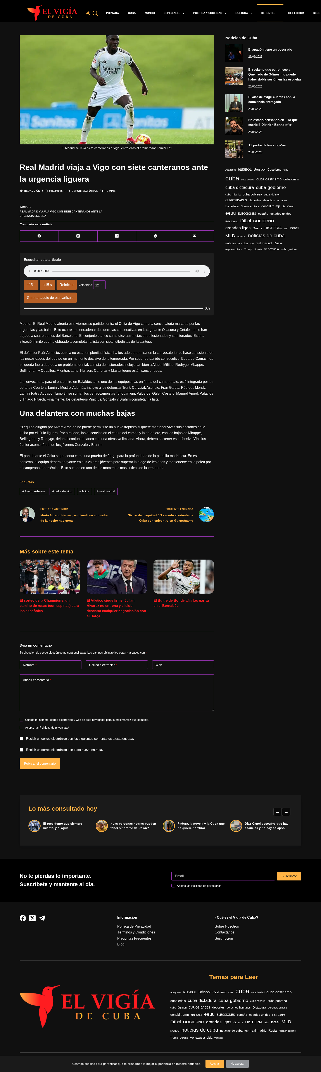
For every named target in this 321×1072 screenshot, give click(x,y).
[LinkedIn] (117, 236)
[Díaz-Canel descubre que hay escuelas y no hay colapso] (236, 826)
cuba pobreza (252, 194)
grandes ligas (238, 228)
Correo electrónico (103, 665)
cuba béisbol (247, 179)
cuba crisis (291, 179)
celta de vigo (62, 491)
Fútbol (92, 190)
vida (283, 249)
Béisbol (260, 169)
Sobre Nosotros (227, 926)
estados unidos (280, 213)
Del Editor (296, 13)
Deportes (268, 13)
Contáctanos (224, 932)
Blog (120, 944)
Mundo (150, 13)
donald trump (270, 206)
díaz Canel (287, 206)
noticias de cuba (266, 235)
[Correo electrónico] (194, 236)
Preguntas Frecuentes (134, 938)
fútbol (245, 220)
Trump (248, 249)
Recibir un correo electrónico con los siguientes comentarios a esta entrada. (80, 738)
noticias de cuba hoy (239, 243)
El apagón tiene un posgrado (270, 49)
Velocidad (85, 285)
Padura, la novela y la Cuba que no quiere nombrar (201, 826)
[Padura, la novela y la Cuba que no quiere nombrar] (169, 826)
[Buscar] (95, 13)
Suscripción (224, 938)
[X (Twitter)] (78, 236)
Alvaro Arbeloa (33, 491)
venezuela (271, 249)
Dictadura (232, 206)
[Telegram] (42, 918)
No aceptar (237, 1063)
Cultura (241, 13)
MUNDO (241, 236)
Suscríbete (289, 876)
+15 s (47, 285)
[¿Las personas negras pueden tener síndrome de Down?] (102, 826)
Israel (294, 228)
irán (286, 228)
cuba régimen (272, 194)
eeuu (230, 213)
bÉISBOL (245, 169)
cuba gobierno (271, 187)
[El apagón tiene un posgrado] (234, 53)
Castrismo (274, 169)
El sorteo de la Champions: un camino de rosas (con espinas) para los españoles (49, 605)
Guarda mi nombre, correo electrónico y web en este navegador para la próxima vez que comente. (87, 719)
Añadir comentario (37, 680)
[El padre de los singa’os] (234, 149)
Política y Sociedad (207, 13)
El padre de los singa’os (267, 145)
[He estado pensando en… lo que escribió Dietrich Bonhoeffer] (234, 126)
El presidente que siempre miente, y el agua (62, 826)
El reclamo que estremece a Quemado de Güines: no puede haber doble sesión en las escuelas (274, 74)
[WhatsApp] (155, 236)
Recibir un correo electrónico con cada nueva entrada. (64, 750)
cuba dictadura (239, 187)
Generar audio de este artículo (50, 298)
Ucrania (258, 249)
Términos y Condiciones (136, 932)
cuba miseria (233, 194)
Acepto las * (47, 727)
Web (158, 665)
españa (263, 213)
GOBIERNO (263, 221)
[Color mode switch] (88, 13)
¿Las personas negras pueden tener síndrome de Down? (133, 826)
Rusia (278, 243)
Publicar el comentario (40, 763)
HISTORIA (273, 228)
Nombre (30, 665)
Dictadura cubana (250, 206)
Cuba (132, 13)
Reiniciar (67, 285)
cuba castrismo (268, 179)
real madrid (106, 491)
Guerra (257, 228)
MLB (230, 235)
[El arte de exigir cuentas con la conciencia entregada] (234, 103)
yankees (293, 249)
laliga (84, 491)
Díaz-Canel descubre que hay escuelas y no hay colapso (266, 826)
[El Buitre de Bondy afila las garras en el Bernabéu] (184, 577)
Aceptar (215, 1063)
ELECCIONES (247, 213)
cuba (232, 178)
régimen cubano (233, 249)
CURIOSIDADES (236, 200)
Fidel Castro (231, 221)
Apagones (230, 169)
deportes (255, 200)
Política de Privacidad (134, 926)
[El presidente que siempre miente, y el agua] (34, 826)
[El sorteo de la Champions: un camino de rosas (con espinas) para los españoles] (50, 577)
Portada (112, 13)
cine (285, 169)
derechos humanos (275, 200)
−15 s (31, 285)
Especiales (172, 13)
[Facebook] (39, 236)
